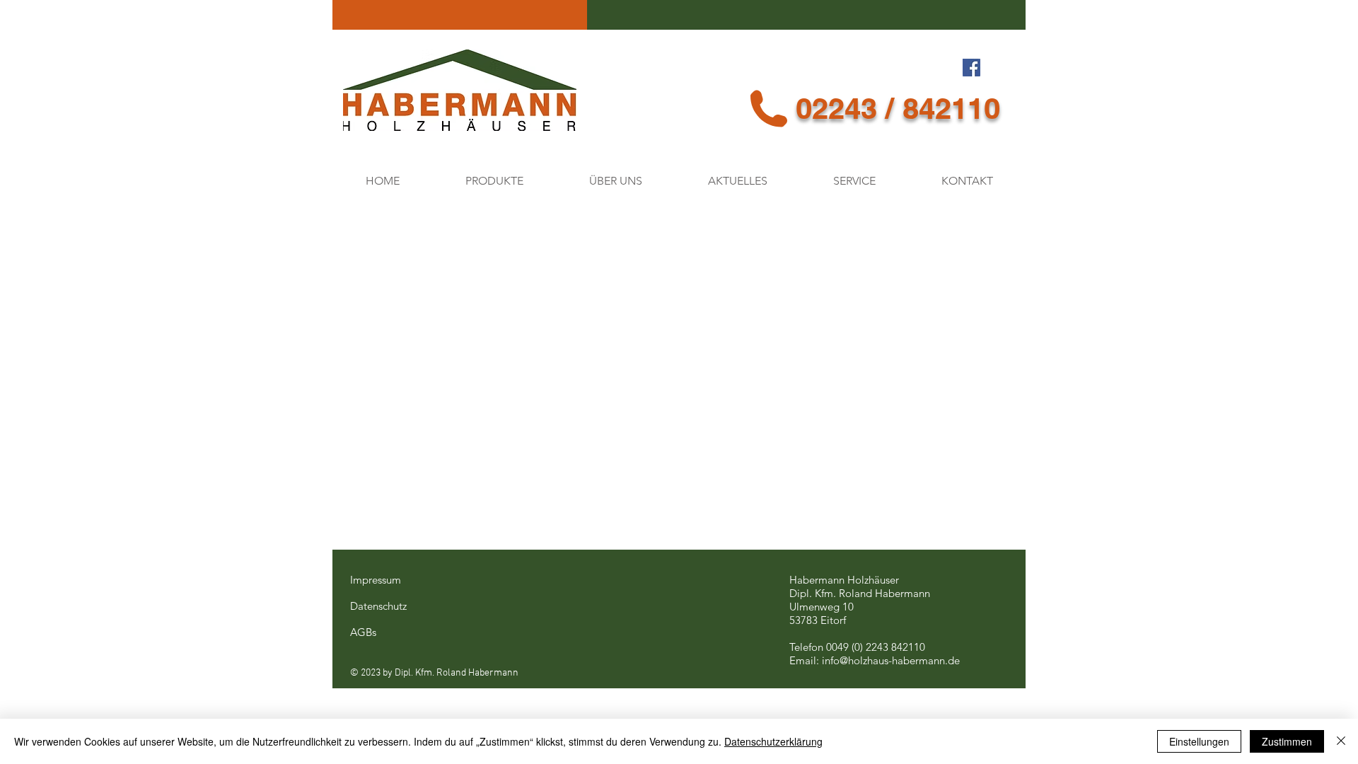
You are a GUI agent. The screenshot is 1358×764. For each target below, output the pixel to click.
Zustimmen (1287, 741)
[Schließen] (1341, 741)
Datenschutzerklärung (773, 741)
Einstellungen (1199, 741)
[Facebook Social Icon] (971, 67)
